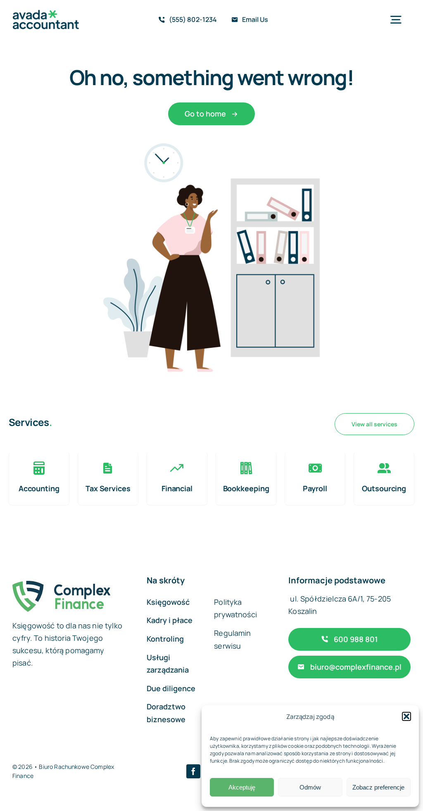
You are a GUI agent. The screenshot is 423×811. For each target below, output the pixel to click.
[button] (406, 716)
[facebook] (193, 771)
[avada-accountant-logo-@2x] (45, 13)
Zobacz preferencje (378, 787)
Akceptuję (241, 787)
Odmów (310, 787)
